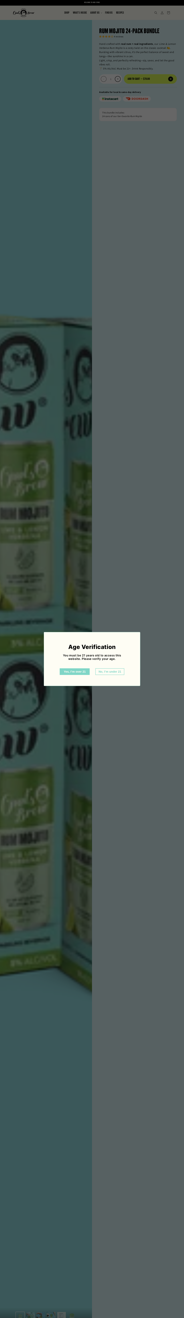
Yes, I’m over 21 (75, 671)
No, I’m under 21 (110, 671)
